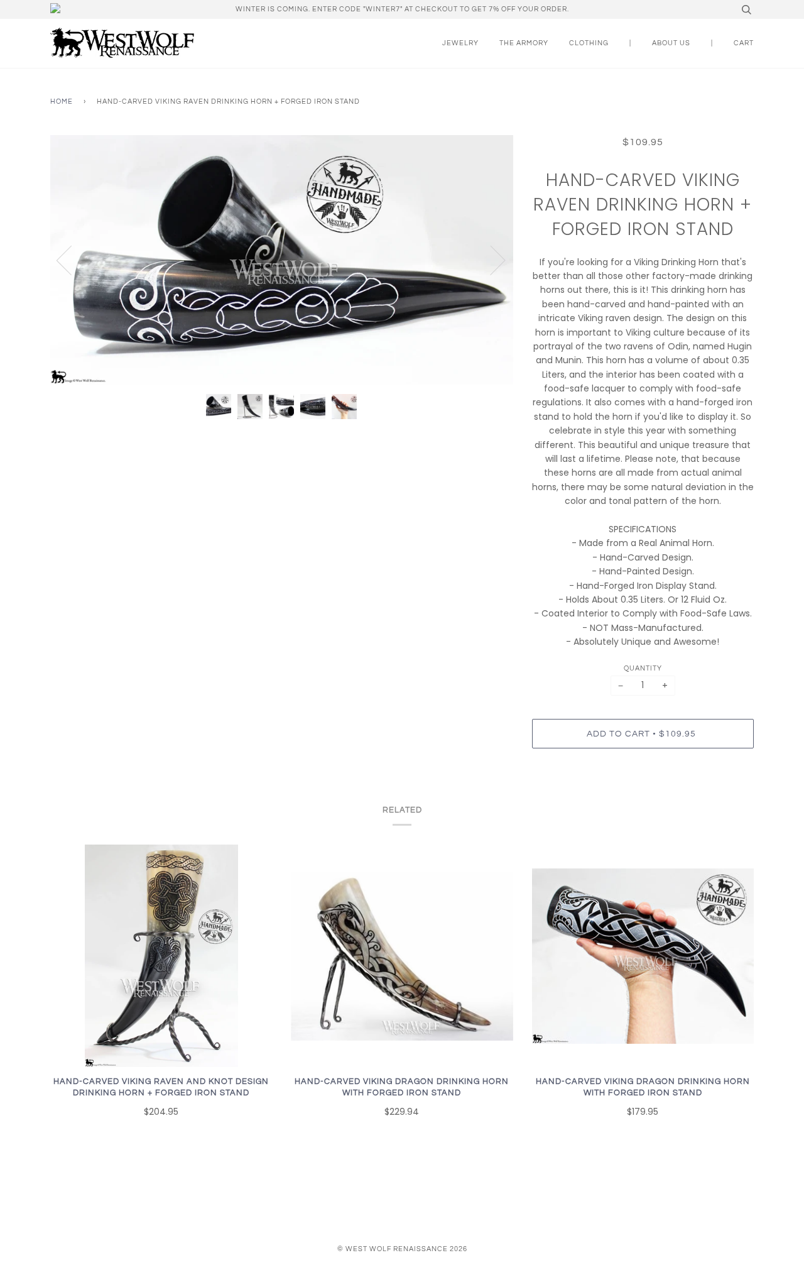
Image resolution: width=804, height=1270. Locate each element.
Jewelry (460, 43)
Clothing (589, 43)
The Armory (523, 43)
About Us (671, 43)
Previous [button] (71, 259)
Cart (744, 43)
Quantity (643, 668)
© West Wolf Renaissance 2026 (402, 1248)
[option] (281, 260)
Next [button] (490, 259)
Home (61, 101)
